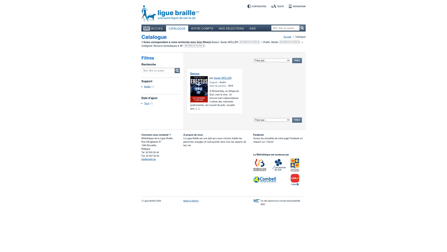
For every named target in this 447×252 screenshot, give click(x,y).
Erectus (194, 73)
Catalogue (177, 28)
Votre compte (202, 28)
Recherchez (302, 28)
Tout (146, 103)
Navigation (299, 6)
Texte (280, 6)
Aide (252, 28)
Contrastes (259, 6)
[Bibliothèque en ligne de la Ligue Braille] (170, 13)
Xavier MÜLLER (223, 78)
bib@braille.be (148, 159)
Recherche (148, 64)
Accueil (157, 28)
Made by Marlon (191, 200)
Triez (297, 60)
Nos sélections (231, 28)
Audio (147, 86)
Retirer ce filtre (248, 42)
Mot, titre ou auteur (177, 70)
